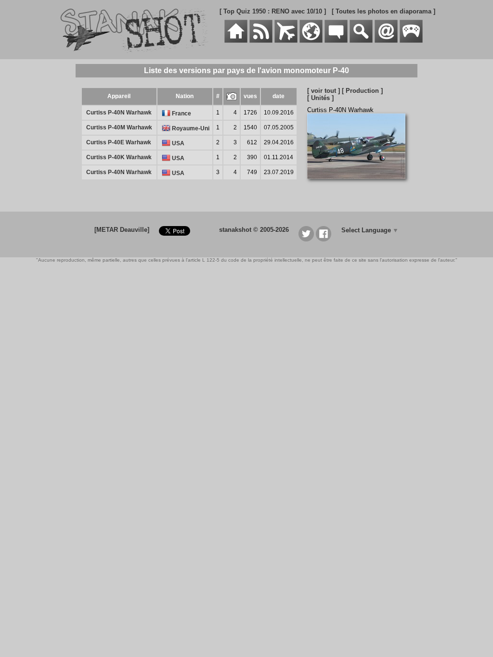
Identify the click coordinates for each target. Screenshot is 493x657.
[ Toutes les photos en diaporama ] (383, 11)
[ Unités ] (320, 97)
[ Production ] (362, 90)
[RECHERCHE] (361, 40)
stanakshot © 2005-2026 (254, 229)
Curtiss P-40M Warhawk (119, 127)
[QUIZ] (411, 40)
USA (177, 143)
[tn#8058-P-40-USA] (360, 184)
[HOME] (235, 40)
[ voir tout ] (323, 90)
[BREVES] (260, 40)
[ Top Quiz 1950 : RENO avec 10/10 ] (273, 11)
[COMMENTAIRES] (336, 40)
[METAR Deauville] (121, 229)
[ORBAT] (286, 40)
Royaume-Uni (189, 128)
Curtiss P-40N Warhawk (119, 112)
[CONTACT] (386, 40)
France (180, 113)
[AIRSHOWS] (311, 40)
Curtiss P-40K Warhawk (119, 157)
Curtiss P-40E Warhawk (118, 142)
